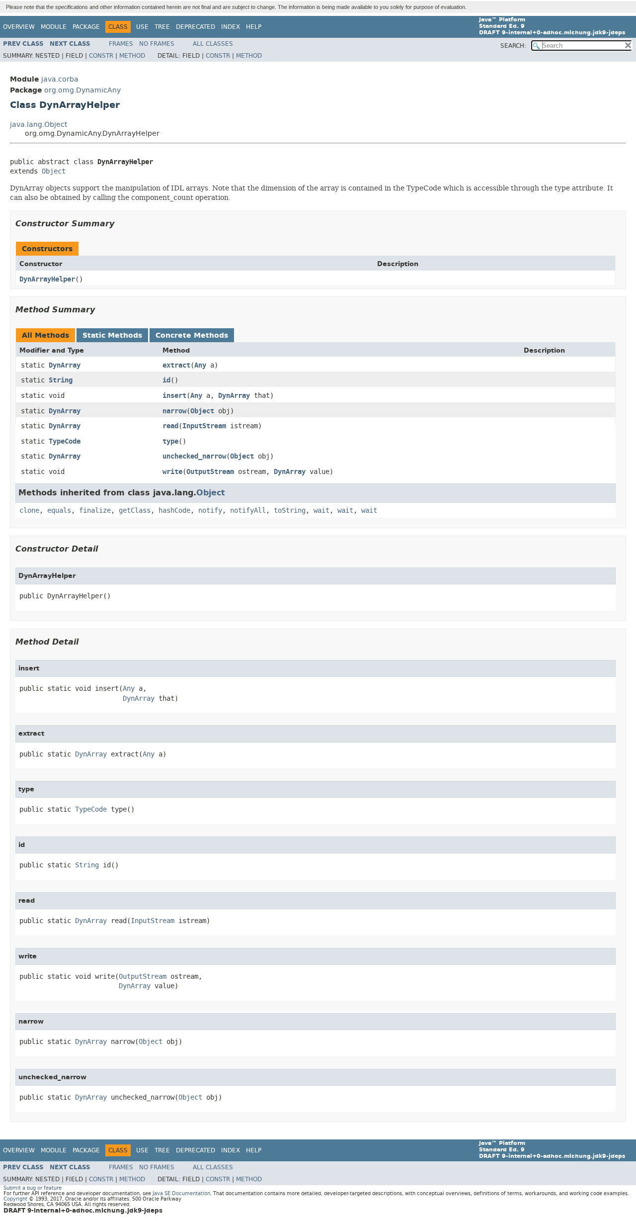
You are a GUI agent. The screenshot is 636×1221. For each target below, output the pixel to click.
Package (86, 26)
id (166, 380)
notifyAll (248, 510)
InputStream (204, 426)
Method (132, 55)
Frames (121, 43)
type (170, 441)
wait (321, 510)
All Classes (213, 43)
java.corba (60, 79)
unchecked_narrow (194, 456)
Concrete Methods (192, 335)
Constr (101, 55)
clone (29, 510)
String (61, 380)
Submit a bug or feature (32, 1188)
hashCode (174, 510)
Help (253, 26)
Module (54, 26)
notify (210, 510)
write (172, 472)
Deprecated (195, 26)
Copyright (15, 1199)
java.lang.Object (38, 124)
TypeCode (64, 441)
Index (230, 26)
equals (59, 510)
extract (176, 365)
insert (174, 395)
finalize (95, 510)
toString (290, 510)
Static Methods (112, 335)
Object (54, 171)
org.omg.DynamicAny (82, 90)
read (170, 426)
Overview (19, 26)
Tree (162, 26)
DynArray (64, 365)
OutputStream (210, 472)
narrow (174, 411)
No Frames (156, 43)
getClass (135, 510)
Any (200, 365)
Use (142, 26)
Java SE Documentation (181, 1193)
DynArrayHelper (47, 279)
